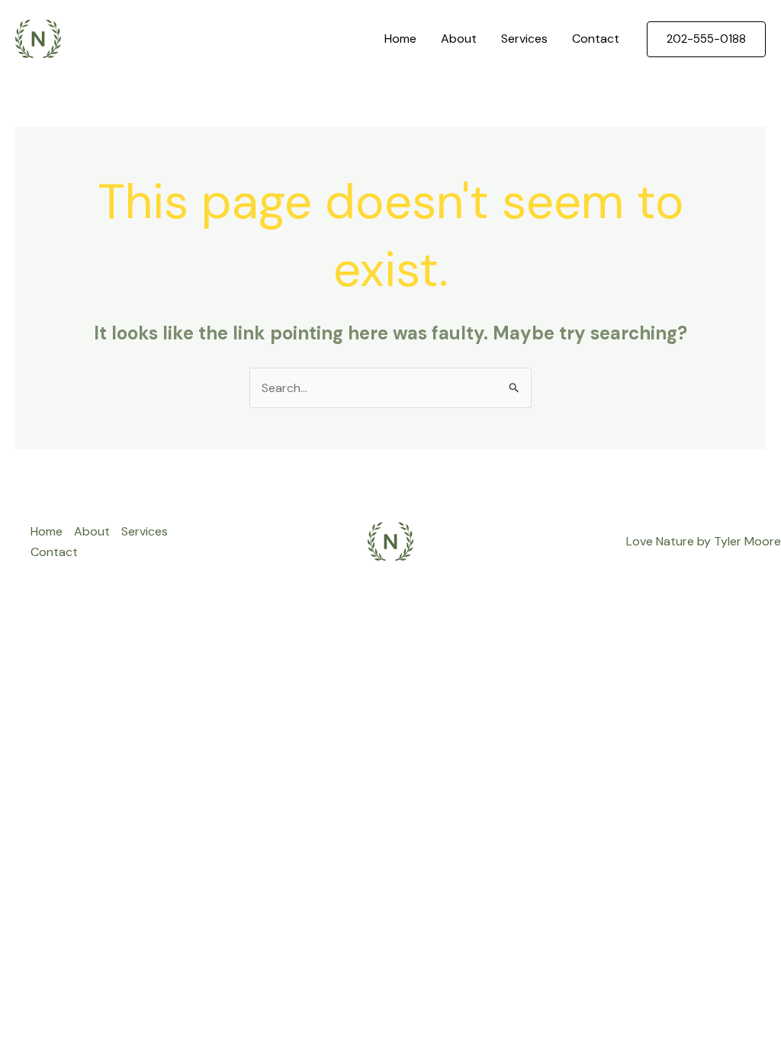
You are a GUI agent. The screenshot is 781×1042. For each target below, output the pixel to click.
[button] (706, 39)
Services (524, 39)
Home (400, 39)
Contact (595, 39)
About (459, 39)
